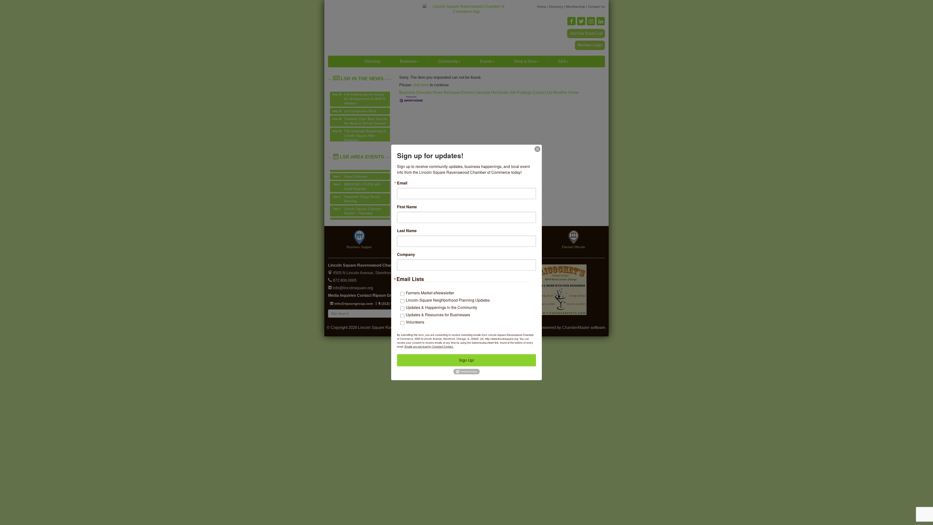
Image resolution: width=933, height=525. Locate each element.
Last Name (407, 231)
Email (402, 183)
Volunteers (415, 322)
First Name (407, 207)
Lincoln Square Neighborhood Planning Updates (448, 300)
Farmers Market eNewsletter (430, 293)
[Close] (537, 149)
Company (406, 254)
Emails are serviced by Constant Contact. (429, 346)
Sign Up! (466, 360)
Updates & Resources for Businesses (438, 314)
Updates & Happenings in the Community (441, 307)
